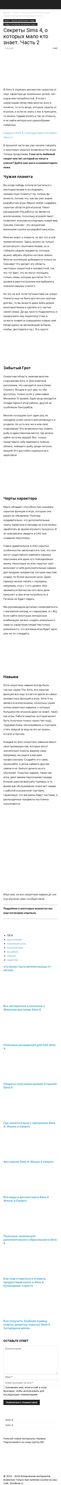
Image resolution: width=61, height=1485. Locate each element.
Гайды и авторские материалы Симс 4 (22, 15)
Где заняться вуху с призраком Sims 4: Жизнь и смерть (29, 1124)
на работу (12, 951)
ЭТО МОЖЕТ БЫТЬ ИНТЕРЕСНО (22, 966)
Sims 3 (9, 1425)
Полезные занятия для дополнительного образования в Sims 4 (30, 1239)
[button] (5, 4)
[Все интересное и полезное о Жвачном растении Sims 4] (21, 999)
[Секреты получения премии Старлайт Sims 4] (21, 1077)
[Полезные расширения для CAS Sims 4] (21, 1038)
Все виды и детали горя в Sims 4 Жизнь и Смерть (26, 1198)
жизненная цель (16, 943)
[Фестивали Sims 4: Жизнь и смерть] (21, 1155)
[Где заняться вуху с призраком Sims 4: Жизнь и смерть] (21, 1116)
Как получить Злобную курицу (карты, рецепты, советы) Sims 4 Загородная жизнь (26, 1324)
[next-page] (4, 1334)
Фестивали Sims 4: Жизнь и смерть (28, 1161)
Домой (6, 12)
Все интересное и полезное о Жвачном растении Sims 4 (24, 1007)
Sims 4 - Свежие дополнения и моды (32, 12)
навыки (11, 955)
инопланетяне (15, 947)
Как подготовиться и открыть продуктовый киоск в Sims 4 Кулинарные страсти (24, 1282)
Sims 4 (9, 1419)
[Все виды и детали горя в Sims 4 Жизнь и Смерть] (21, 1190)
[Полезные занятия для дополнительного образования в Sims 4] (21, 1229)
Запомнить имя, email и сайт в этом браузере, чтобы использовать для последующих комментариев (25, 1391)
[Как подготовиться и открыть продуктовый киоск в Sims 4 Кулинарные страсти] (21, 1272)
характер (12, 959)
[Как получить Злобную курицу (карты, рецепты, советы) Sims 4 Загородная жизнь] (21, 1314)
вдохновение (14, 939)
